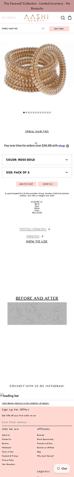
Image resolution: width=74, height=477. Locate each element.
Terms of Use (7, 451)
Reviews (5, 443)
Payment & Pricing (10, 456)
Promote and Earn (45, 443)
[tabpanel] (37, 70)
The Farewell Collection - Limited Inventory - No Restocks (37, 6)
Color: (20, 160)
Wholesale (6, 447)
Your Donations (8, 464)
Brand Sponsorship (45, 439)
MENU (9, 17)
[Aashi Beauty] (36, 17)
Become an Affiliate (45, 447)
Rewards (40, 435)
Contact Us (6, 439)
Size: (17, 172)
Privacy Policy (8, 460)
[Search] (63, 17)
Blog (39, 451)
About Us (6, 435)
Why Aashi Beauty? (45, 456)
